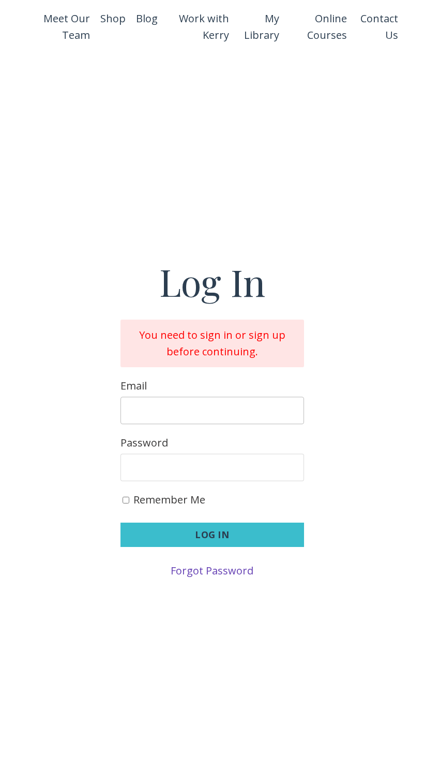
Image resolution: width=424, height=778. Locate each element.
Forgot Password (212, 571)
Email (133, 386)
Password (144, 443)
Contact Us (379, 26)
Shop (113, 18)
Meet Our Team (66, 26)
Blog (147, 18)
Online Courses (327, 26)
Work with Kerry (204, 26)
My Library (261, 26)
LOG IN (212, 534)
